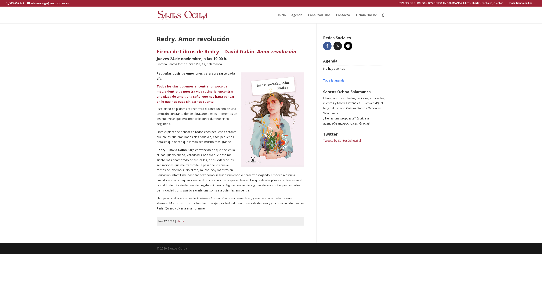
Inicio (282, 15)
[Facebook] (327, 46)
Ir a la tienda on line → (522, 3)
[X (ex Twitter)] (337, 46)
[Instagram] (348, 46)
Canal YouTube (319, 15)
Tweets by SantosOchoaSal (342, 141)
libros (180, 221)
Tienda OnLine (366, 15)
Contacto (343, 15)
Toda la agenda (333, 80)
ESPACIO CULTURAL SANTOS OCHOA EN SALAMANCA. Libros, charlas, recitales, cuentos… (452, 3)
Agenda (297, 15)
